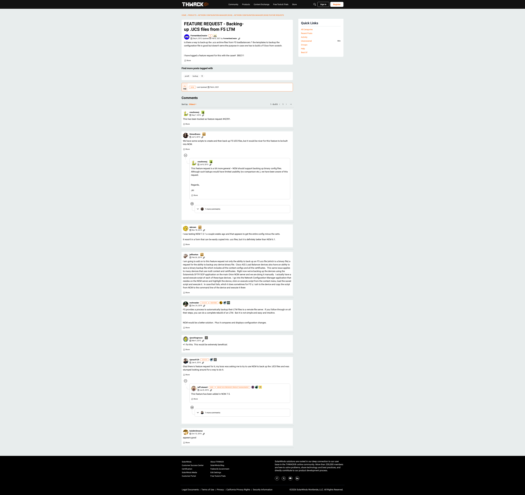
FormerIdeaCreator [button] (199, 35)
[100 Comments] (211, 360)
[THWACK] (195, 4)
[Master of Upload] (203, 112)
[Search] (314, 4)
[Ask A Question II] (204, 134)
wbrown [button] (192, 227)
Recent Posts (306, 33)
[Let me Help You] (260, 387)
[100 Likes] (256, 387)
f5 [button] (202, 76)
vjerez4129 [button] (194, 360)
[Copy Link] (239, 38)
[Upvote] (184, 86)
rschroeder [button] (194, 303)
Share (187, 61)
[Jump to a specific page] (290, 104)
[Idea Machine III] (215, 35)
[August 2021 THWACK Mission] (228, 303)
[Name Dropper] (253, 387)
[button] (186, 37)
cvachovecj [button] (194, 112)
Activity (304, 37)
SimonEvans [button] (194, 134)
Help (303, 48)
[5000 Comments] (225, 303)
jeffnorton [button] (193, 254)
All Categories (307, 29)
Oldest (192, 104)
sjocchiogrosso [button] (196, 338)
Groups (304, 45)
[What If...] (206, 338)
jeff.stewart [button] (203, 387)
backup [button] (195, 76)
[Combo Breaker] (221, 303)
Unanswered (321, 41)
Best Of (304, 52)
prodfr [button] (187, 76)
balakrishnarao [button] (196, 431)
